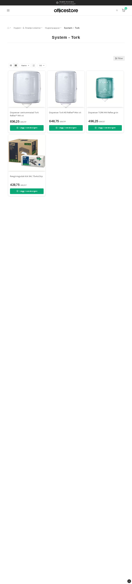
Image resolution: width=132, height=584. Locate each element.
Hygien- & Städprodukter (27, 28)
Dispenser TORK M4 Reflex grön (103, 112)
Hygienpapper (52, 28)
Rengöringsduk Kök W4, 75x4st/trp (26, 176)
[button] (123, 10)
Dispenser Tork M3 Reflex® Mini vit (65, 112)
